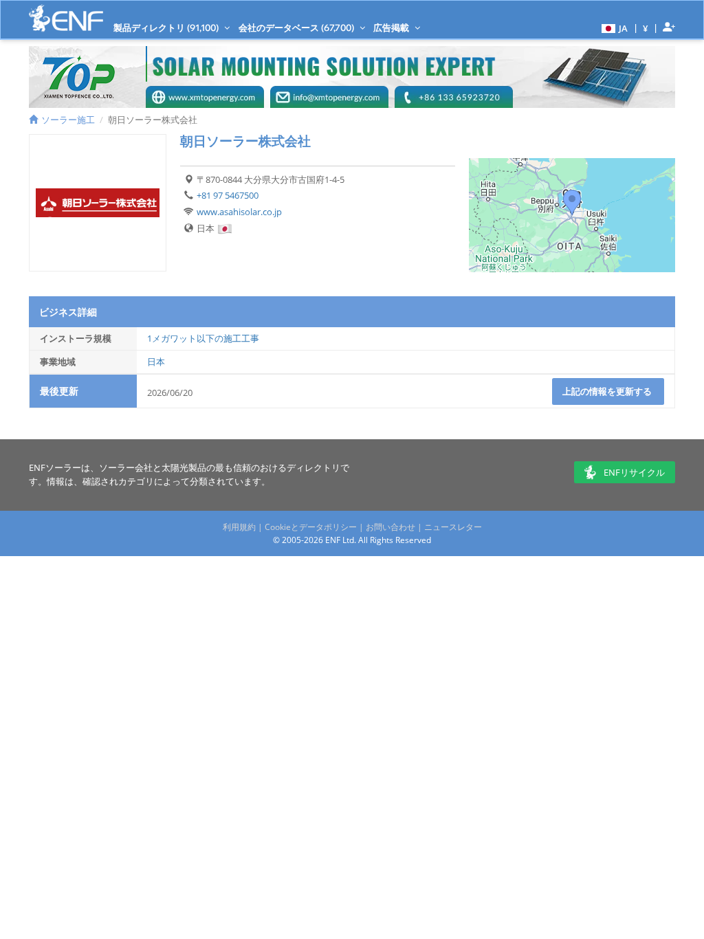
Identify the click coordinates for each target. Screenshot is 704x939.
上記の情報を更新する (608, 391)
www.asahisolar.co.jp (239, 212)
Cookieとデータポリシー (311, 527)
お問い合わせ (390, 527)
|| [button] (645, 27)
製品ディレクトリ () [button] (167, 27)
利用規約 (239, 527)
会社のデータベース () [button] (297, 27)
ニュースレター (453, 527)
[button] (613, 27)
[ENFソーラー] (66, 18)
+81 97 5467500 (227, 195)
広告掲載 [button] (392, 27)
